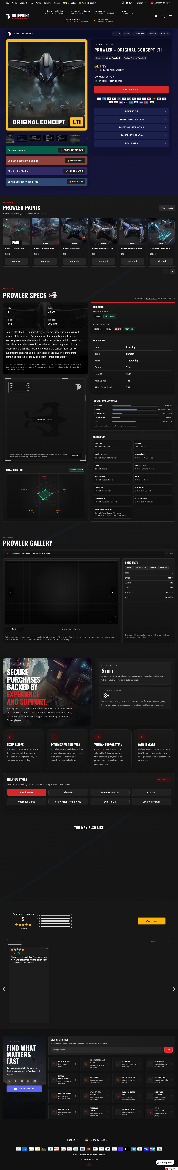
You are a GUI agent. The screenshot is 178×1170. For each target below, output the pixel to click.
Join (168, 1050)
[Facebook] (15, 1081)
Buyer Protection (110, 792)
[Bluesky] (22, 1081)
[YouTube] (34, 1081)
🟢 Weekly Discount (87, 3)
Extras (116, 34)
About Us (68, 792)
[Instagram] (9, 1081)
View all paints (167, 208)
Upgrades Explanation (131, 135)
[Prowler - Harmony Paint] (45, 231)
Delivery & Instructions (131, 119)
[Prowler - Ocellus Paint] (16, 231)
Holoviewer (139, 34)
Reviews (47, 3)
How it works (26, 792)
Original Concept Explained (135, 58)
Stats (126, 34)
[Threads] (28, 1081)
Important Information (131, 127)
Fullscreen (76, 455)
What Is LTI (110, 801)
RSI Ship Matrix (151, 299)
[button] (171, 1168)
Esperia (98, 44)
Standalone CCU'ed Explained (108, 58)
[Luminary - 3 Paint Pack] (161, 231)
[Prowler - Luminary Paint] (74, 231)
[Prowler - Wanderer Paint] (132, 231)
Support (23, 3)
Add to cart (16, 261)
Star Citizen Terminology (68, 801)
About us (165, 34)
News (38, 3)
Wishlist (57, 3)
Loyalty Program (151, 801)
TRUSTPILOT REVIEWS (73, 150)
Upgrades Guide (26, 801)
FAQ (31, 3)
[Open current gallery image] (61, 592)
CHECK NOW (77, 182)
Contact (151, 792)
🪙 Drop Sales (69, 3)
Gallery (152, 34)
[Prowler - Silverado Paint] (103, 231)
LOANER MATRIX (76, 171)
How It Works (11, 3)
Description (131, 111)
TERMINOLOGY (76, 160)
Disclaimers (131, 143)
